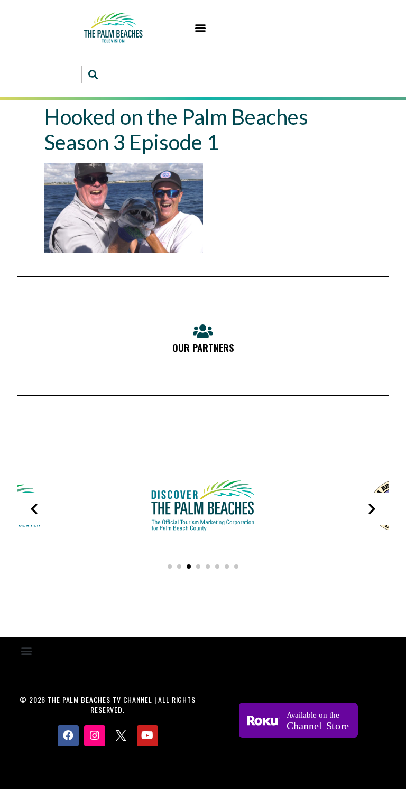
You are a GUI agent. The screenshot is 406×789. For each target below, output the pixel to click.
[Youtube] (147, 735)
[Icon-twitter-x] (121, 735)
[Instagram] (94, 735)
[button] (200, 27)
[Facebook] (68, 735)
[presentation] (33, 509)
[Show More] (203, 542)
